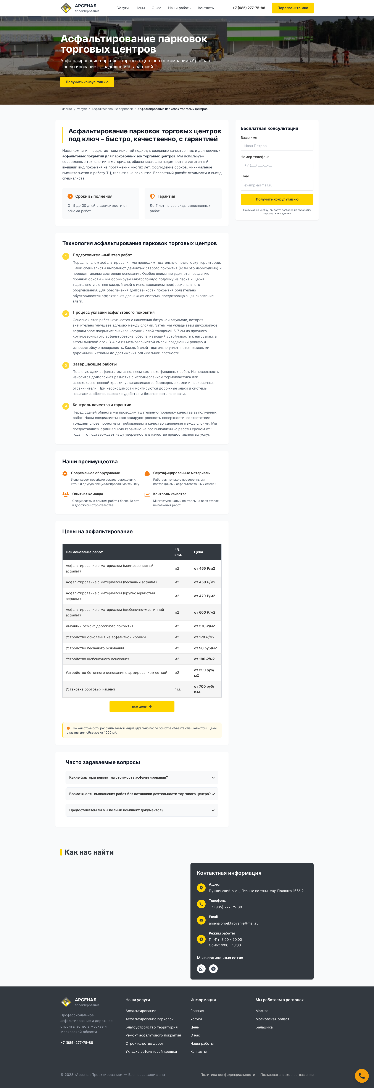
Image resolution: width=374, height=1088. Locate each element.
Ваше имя (249, 137)
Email (245, 176)
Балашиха (264, 1027)
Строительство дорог (144, 1043)
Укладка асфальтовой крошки (151, 1051)
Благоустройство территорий (152, 1027)
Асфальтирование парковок (112, 109)
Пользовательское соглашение (287, 1074)
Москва (262, 1011)
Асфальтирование (141, 1011)
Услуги (123, 8)
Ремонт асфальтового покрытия (153, 1035)
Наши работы (179, 8)
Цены (140, 8)
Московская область (274, 1019)
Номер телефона (255, 157)
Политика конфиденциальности (227, 1074)
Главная (66, 109)
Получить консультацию (87, 82)
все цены (140, 706)
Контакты (206, 8)
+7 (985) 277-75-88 (248, 8)
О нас (156, 8)
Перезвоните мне (292, 8)
